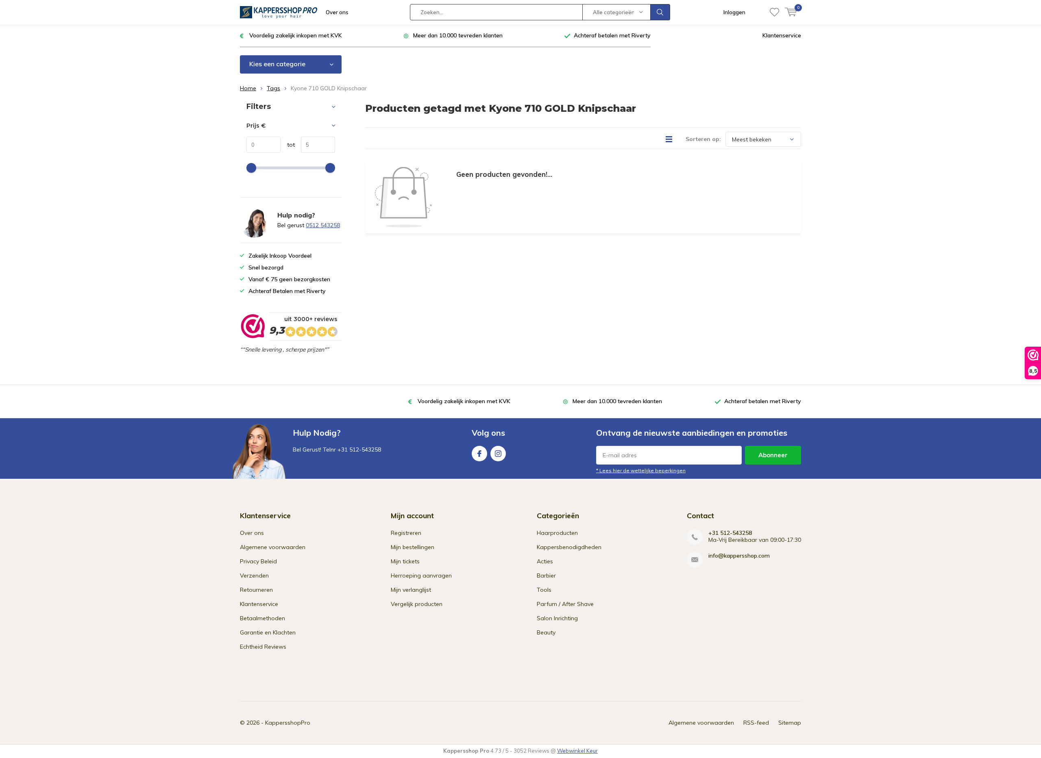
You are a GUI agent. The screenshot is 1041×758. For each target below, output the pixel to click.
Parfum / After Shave (565, 604)
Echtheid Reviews (263, 646)
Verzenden (254, 575)
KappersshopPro (287, 722)
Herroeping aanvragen (421, 575)
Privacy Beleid (258, 561)
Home (248, 88)
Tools (544, 589)
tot (288, 144)
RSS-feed (756, 722)
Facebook (479, 453)
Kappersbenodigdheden (569, 547)
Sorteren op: (703, 139)
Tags (273, 88)
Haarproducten (557, 532)
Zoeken (660, 12)
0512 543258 (323, 225)
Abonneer (773, 455)
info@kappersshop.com (739, 555)
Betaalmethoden (262, 618)
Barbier (546, 575)
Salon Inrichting (557, 618)
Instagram (498, 453)
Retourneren (256, 589)
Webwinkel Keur (577, 750)
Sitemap (789, 722)
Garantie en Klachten (268, 632)
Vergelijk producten (416, 604)
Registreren (406, 532)
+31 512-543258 (730, 533)
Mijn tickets (405, 561)
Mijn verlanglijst (411, 589)
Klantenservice (781, 35)
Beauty (546, 632)
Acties (545, 561)
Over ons (337, 12)
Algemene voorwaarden (272, 547)
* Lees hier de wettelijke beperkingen (641, 470)
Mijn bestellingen (412, 547)
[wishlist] (774, 12)
